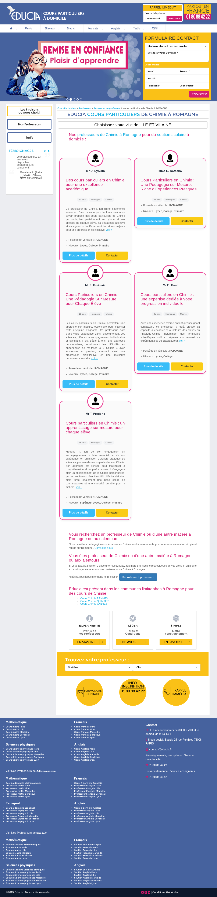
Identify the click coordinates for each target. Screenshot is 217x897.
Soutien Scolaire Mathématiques (23, 844)
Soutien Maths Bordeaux (19, 855)
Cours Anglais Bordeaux (87, 757)
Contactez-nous (104, 548)
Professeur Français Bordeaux (90, 793)
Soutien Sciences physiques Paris (23, 872)
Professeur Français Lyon (87, 796)
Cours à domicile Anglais (87, 807)
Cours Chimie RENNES (94, 598)
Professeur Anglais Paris (87, 810)
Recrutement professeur (138, 577)
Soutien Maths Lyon (16, 858)
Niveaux (50, 28)
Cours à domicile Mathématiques (23, 783)
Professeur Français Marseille (90, 791)
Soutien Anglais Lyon (85, 883)
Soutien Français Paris (86, 847)
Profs (29, 28)
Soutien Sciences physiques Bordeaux (26, 880)
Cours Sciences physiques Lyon (22, 759)
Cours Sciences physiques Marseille (25, 754)
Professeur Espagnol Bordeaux (22, 818)
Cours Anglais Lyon (84, 759)
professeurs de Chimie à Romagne (109, 134)
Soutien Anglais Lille (85, 875)
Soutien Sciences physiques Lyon (23, 883)
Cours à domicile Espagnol (20, 807)
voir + (109, 230)
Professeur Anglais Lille (86, 813)
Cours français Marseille (87, 732)
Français (93, 28)
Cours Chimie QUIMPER (94, 601)
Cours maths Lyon (15, 737)
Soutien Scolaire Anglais (87, 869)
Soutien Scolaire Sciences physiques (25, 869)
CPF (154, 28)
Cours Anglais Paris (84, 748)
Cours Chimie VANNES (93, 604)
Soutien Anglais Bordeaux (88, 880)
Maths (71, 28)
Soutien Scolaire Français (87, 844)
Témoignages (21, 151)
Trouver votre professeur (107, 108)
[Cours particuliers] (29, 111)
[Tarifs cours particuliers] (29, 137)
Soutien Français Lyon (85, 858)
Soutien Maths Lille (16, 850)
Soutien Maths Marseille (18, 853)
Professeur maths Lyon (18, 796)
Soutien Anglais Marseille (87, 877)
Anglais (116, 28)
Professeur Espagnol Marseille (22, 816)
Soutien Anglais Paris (85, 872)
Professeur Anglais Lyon (87, 821)
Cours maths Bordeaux (18, 734)
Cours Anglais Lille (84, 751)
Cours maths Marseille (17, 732)
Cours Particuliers (66, 108)
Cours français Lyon (84, 737)
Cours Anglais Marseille (86, 754)
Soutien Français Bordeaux (88, 855)
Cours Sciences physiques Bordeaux (25, 757)
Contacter (112, 255)
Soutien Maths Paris (16, 847)
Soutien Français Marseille (88, 853)
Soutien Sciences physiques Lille (23, 875)
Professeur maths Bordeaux (20, 793)
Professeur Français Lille (87, 788)
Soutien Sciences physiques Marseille (26, 877)
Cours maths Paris (15, 726)
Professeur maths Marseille (20, 791)
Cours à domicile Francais (88, 783)
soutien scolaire (171, 134)
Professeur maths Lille (17, 788)
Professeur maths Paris (18, 785)
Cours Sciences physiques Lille (22, 751)
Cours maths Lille (15, 729)
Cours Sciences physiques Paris (22, 748)
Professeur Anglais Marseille (89, 816)
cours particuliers (113, 114)
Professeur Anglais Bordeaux (89, 818)
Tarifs (136, 28)
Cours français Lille (84, 729)
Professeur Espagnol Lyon (20, 821)
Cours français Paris (84, 726)
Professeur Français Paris (87, 785)
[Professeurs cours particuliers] (29, 124)
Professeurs (85, 108)
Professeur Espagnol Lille (19, 813)
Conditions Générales (165, 892)
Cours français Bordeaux (87, 734)
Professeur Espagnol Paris (20, 810)
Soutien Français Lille (85, 850)
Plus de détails (78, 255)
